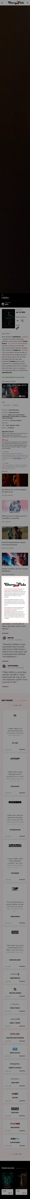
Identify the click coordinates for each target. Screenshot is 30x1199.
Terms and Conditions (17, 588)
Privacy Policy (7, 590)
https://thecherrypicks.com (9, 611)
